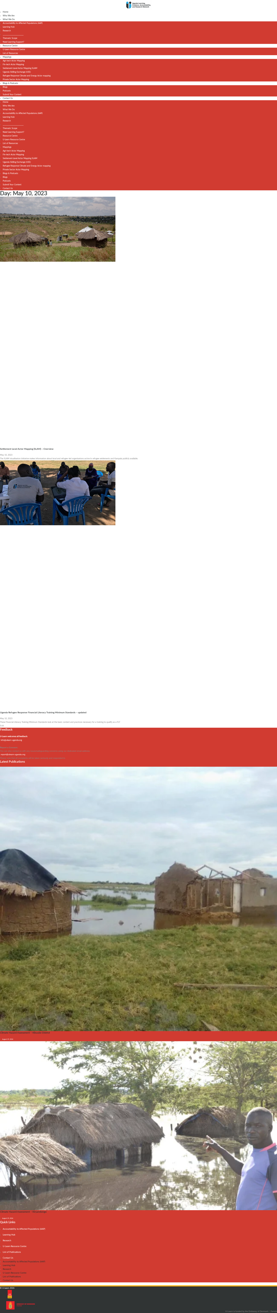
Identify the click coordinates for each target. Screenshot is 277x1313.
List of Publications (12, 1252)
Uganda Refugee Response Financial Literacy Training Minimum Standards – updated (43, 712)
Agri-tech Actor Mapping (14, 61)
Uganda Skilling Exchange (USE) (17, 72)
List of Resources (10, 53)
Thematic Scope (10, 38)
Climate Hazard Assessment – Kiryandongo (23, 1212)
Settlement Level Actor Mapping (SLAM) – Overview (27, 449)
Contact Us (8, 98)
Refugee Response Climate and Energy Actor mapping (26, 76)
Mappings (7, 57)
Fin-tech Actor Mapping (13, 65)
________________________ (13, 35)
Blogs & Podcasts (10, 83)
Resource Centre (10, 46)
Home (5, 12)
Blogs (5, 87)
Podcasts (7, 91)
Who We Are (8, 16)
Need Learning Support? (13, 42)
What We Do (9, 19)
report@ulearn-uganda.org (13, 754)
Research (7, 31)
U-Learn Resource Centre (14, 50)
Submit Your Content (12, 95)
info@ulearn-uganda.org (11, 740)
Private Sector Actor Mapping (16, 80)
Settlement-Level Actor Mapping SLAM (20, 68)
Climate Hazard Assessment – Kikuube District (25, 1033)
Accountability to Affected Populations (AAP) (23, 23)
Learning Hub (9, 27)
